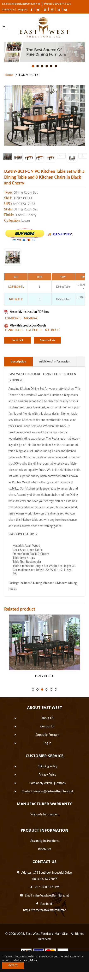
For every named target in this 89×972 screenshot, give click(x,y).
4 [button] (47, 66)
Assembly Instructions (44, 840)
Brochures (44, 849)
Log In (47, 743)
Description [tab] (18, 361)
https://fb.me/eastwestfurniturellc (44, 910)
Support (22, 9)
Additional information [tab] (54, 361)
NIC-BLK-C (31, 318)
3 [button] (42, 66)
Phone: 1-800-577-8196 (57, 3)
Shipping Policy (47, 766)
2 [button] (37, 66)
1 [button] (33, 66)
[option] (44, 52)
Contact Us (8, 9)
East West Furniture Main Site (46, 933)
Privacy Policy (47, 774)
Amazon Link (47, 340)
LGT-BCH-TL (13, 318)
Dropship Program (47, 734)
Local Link (18, 340)
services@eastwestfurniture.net (53, 791)
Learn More (30, 960)
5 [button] (51, 66)
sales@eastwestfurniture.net (51, 895)
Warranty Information (44, 814)
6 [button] (56, 66)
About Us (47, 718)
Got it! (12, 965)
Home (9, 75)
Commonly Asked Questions (47, 783)
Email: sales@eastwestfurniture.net (21, 3)
